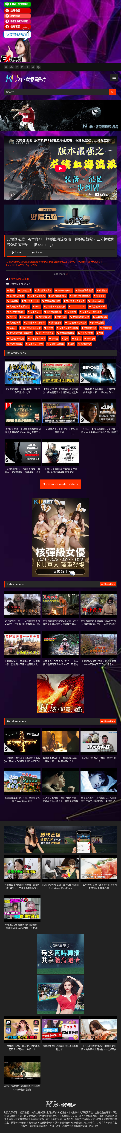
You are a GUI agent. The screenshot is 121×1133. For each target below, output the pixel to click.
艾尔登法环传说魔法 (75, 301)
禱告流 (55, 338)
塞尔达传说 (86, 344)
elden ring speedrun (81, 296)
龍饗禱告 (100, 296)
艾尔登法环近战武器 (55, 306)
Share (39, 252)
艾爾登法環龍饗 (57, 344)
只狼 (101, 333)
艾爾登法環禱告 (67, 333)
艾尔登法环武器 (31, 301)
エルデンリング (78, 306)
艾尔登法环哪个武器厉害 (21, 333)
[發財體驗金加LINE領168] (16, 61)
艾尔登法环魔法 (44, 290)
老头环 (13, 328)
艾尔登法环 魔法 (58, 296)
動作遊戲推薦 (90, 328)
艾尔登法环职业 (54, 312)
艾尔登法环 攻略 (46, 333)
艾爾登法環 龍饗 (85, 290)
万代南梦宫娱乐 (17, 312)
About (17, 252)
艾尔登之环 (56, 322)
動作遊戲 (103, 290)
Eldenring (72, 312)
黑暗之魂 (91, 338)
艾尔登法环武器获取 (31, 328)
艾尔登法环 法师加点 (91, 312)
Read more (58, 274)
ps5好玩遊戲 (98, 322)
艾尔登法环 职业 (37, 338)
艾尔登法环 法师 (35, 344)
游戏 (66, 338)
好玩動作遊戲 (87, 333)
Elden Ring (27, 317)
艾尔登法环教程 (17, 296)
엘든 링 (13, 317)
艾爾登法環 (15, 322)
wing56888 (22, 279)
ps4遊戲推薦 (101, 317)
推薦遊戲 (14, 301)
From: (12, 279)
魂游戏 (78, 338)
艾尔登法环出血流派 (77, 322)
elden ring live (97, 301)
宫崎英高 (107, 328)
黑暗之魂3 (61, 317)
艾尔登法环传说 (17, 338)
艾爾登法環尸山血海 (68, 328)
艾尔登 (50, 328)
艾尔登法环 (35, 312)
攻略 (72, 344)
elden (37, 306)
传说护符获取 (16, 344)
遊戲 (12, 290)
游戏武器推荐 (45, 317)
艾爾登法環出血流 (81, 317)
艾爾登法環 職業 (52, 301)
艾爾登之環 (26, 290)
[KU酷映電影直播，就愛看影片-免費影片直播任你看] (60, 79)
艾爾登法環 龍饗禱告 (19, 306)
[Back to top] (111, 1124)
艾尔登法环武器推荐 (35, 322)
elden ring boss (65, 290)
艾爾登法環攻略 (37, 296)
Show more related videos (60, 484)
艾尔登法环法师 (99, 306)
